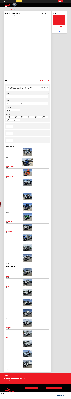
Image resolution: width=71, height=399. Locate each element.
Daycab (12, 9)
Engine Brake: (29, 102)
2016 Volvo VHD (8, 327)
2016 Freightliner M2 (9, 296)
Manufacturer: (15, 95)
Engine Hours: (36, 95)
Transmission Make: (9, 109)
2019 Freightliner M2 (9, 186)
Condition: (8, 95)
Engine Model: (22, 102)
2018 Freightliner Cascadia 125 (10, 176)
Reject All (64, 395)
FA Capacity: (8, 119)
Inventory (5, 9)
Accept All (59, 395)
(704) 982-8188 (46, 13)
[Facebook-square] (4, 1)
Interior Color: (8, 126)
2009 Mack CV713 (8, 276)
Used (7, 96)
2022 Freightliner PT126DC (10, 166)
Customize (68, 395)
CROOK (43, 96)
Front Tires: (22, 116)
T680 (21, 96)
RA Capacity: (15, 116)
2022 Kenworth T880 (9, 241)
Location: (43, 95)
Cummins (15, 103)
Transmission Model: (16, 109)
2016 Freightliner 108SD (9, 286)
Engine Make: (15, 102)
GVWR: (14, 119)
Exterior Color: (8, 133)
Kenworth (15, 96)
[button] (34, 1)
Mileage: (29, 95)
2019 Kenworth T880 (9, 221)
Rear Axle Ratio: (43, 116)
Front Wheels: (36, 116)
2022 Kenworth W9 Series (10, 262)
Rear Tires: (29, 116)
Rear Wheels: (8, 116)
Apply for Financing (59, 26)
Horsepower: (8, 102)
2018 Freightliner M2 (9, 368)
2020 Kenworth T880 (9, 231)
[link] (40, 81)
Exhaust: (43, 102)
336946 (29, 96)
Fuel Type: (36, 102)
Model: (21, 95)
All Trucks (9, 9)
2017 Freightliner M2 (9, 337)
